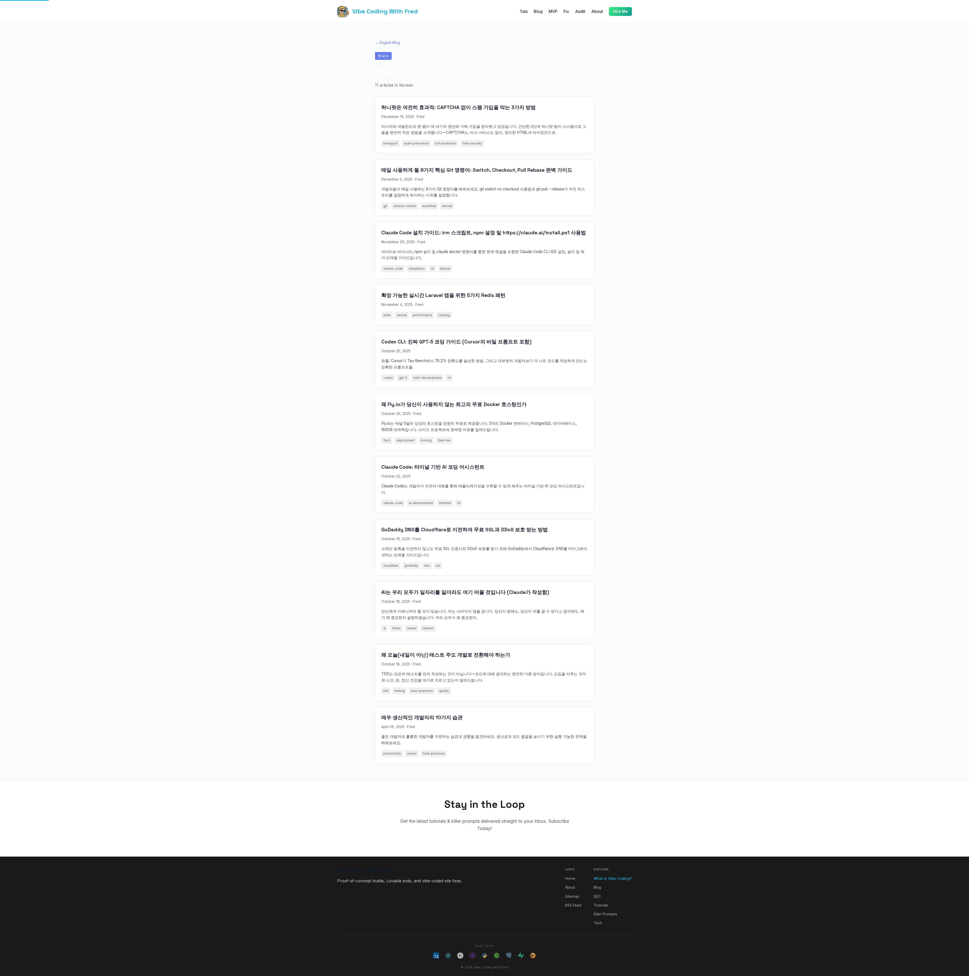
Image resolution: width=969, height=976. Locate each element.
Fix (566, 11)
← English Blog (387, 42)
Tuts (524, 11)
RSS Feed (573, 905)
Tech (598, 923)
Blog (538, 11)
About (597, 11)
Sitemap (572, 896)
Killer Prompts (605, 914)
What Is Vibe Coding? (613, 878)
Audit (580, 11)
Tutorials (601, 905)
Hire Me (620, 11)
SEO (597, 896)
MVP (553, 11)
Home (570, 878)
